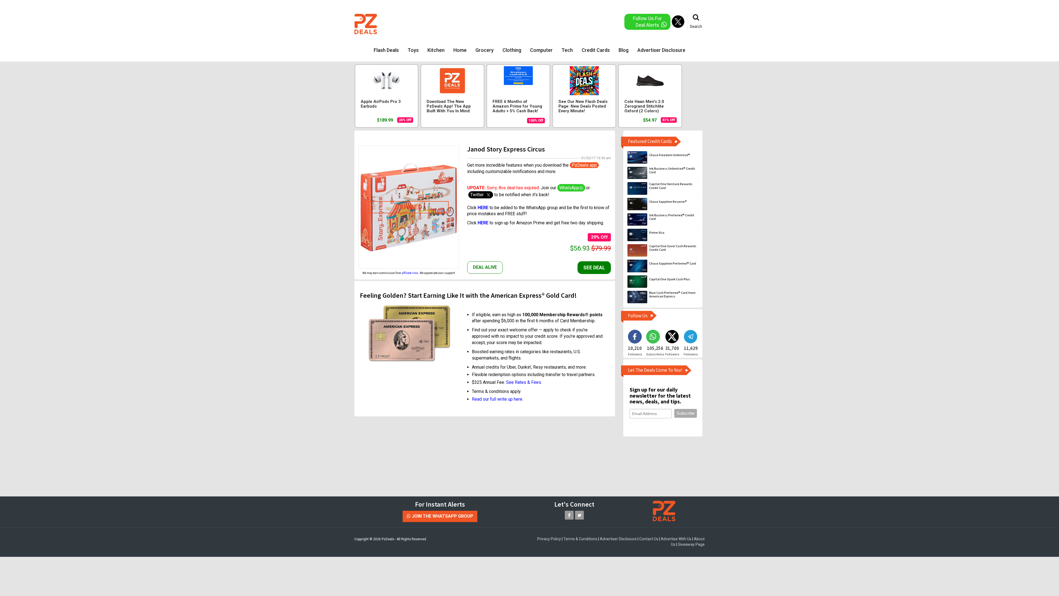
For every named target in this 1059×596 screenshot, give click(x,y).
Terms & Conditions (580, 539)
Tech (567, 50)
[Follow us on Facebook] (569, 515)
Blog (624, 50)
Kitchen (436, 50)
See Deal (594, 267)
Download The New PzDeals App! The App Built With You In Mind (449, 106)
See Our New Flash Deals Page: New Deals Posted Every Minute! (583, 106)
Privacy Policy (549, 539)
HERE (484, 222)
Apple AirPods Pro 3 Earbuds (381, 104)
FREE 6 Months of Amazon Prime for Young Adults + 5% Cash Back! (517, 106)
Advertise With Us (676, 539)
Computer (541, 50)
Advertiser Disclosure (661, 50)
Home (460, 50)
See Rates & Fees (523, 382)
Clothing (511, 50)
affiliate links (410, 273)
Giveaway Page (691, 544)
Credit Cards (596, 50)
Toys (413, 50)
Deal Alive (485, 267)
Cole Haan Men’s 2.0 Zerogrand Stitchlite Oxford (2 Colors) (644, 106)
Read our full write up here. (497, 399)
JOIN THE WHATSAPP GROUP (442, 516)
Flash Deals (386, 50)
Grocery (484, 50)
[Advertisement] (507, 23)
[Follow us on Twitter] (579, 515)
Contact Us (648, 539)
